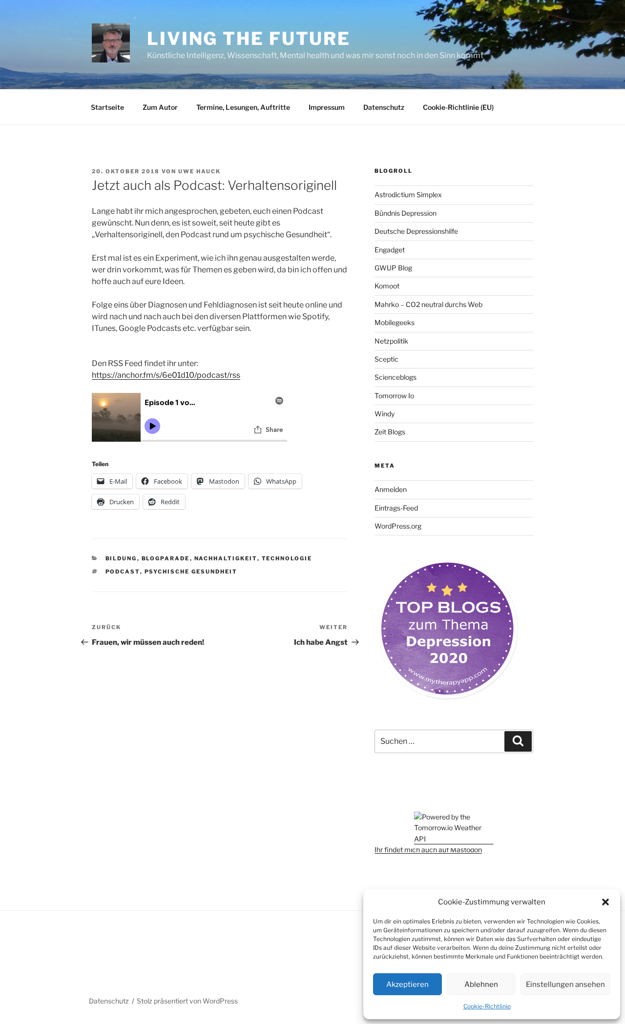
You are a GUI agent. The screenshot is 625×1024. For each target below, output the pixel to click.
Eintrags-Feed (396, 508)
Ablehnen (481, 984)
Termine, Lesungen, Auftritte (243, 107)
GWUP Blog (393, 268)
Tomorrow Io (394, 395)
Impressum (327, 107)
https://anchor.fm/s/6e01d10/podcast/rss (166, 375)
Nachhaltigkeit (225, 558)
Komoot (387, 286)
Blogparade (166, 558)
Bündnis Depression (406, 213)
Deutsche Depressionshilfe (416, 231)
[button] (605, 902)
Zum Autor (160, 107)
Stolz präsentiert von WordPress (187, 1001)
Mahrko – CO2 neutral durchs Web (428, 304)
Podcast (122, 571)
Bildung (121, 558)
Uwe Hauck (199, 171)
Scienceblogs (396, 377)
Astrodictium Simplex (408, 194)
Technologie (287, 558)
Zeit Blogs (390, 432)
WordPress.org (398, 526)
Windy (385, 414)
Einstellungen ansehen (565, 984)
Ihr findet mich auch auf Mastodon (428, 849)
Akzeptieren (407, 984)
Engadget (390, 250)
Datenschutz (383, 107)
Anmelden (391, 489)
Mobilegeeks (395, 322)
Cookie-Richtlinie (487, 1006)
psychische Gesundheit (191, 571)
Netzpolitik (391, 341)
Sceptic (386, 359)
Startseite (107, 107)
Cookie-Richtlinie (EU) (458, 107)
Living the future (249, 38)
